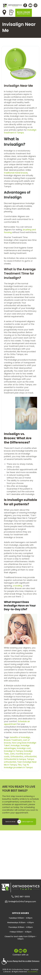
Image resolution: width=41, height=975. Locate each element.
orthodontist (30, 756)
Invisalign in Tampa (13, 751)
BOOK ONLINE (23, 13)
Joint (12, 753)
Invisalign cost (24, 748)
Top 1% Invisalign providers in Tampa (18, 766)
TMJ (20, 764)
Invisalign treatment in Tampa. (20, 131)
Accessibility (33, 972)
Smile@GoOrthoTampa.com (22, 901)
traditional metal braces (16, 172)
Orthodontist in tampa (15, 759)
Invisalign (15, 745)
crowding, (17, 585)
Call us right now (27, 822)
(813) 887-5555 (22, 896)
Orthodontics (16, 756)
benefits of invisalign (20, 737)
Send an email (10, 822)
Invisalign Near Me (18, 86)
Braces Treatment (13, 740)
